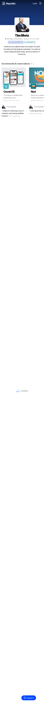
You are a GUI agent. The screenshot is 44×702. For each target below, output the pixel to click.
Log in (35, 3)
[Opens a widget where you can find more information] (28, 698)
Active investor (29, 42)
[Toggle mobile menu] (40, 3)
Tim (7, 107)
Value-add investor (15, 42)
